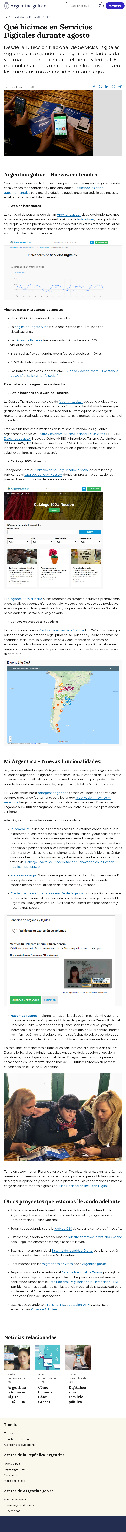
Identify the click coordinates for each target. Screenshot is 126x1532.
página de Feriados (28, 340)
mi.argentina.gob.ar (52, 793)
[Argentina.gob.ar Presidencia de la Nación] (23, 6)
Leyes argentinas (14, 1469)
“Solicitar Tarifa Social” (42, 376)
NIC (62, 1305)
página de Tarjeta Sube (31, 327)
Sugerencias (12, 1511)
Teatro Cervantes (50, 434)
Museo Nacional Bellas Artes (84, 434)
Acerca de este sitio (16, 1499)
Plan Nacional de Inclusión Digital (83, 1186)
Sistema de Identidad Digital (72, 1250)
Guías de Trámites (44, 1309)
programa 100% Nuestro (24, 599)
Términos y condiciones (19, 1505)
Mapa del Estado (14, 1480)
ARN (86, 1305)
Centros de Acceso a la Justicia (61, 630)
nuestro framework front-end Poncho (95, 1237)
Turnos (8, 1433)
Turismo (52, 1305)
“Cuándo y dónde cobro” (82, 371)
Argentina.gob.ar (69, 214)
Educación (74, 1305)
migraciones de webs (57, 1264)
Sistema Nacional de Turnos (82, 1272)
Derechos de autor (17, 438)
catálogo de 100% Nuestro (43, 474)
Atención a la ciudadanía (19, 1444)
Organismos (11, 1475)
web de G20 (63, 1228)
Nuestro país (12, 1463)
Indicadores (85, 219)
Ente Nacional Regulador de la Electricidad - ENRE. (85, 1282)
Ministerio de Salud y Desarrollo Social (61, 470)
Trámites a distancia (16, 1439)
